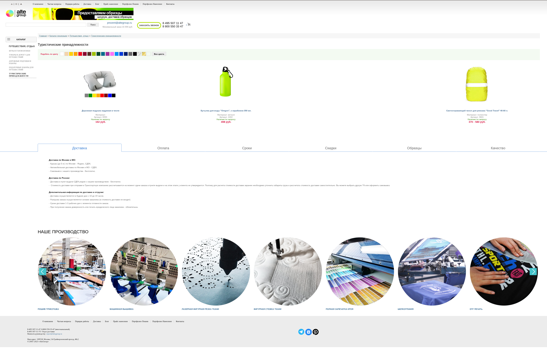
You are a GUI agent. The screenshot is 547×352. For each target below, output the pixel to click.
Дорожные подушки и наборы (20, 62)
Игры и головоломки (19, 51)
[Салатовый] (94, 54)
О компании (38, 4)
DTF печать (404, 309)
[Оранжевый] (75, 54)
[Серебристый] (139, 54)
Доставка (87, 4)
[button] (533, 271)
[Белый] (62, 54)
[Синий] (121, 54)
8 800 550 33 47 (173, 26)
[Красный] (80, 54)
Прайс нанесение (110, 4)
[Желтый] (71, 54)
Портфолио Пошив (130, 4)
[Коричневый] (89, 54)
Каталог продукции (58, 36)
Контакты (170, 4)
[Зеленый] (98, 54)
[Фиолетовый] (107, 54)
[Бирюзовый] (103, 54)
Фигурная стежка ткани (195, 309)
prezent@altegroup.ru (119, 22)
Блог (97, 4)
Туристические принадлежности (18, 75)
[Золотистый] (144, 54)
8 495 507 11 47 (173, 23)
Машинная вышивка (50, 309)
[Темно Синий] (126, 54)
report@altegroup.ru (54, 334)
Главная (43, 36)
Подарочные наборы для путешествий (21, 68)
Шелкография (334, 309)
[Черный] (135, 54)
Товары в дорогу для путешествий (19, 56)
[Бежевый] (66, 54)
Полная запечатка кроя (267, 309)
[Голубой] (117, 54)
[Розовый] (112, 54)
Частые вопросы (54, 4)
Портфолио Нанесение (152, 4)
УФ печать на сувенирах (483, 309)
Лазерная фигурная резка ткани (128, 309)
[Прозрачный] (148, 54)
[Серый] (130, 54)
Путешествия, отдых (22, 46)
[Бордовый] (85, 54)
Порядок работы (72, 4)
